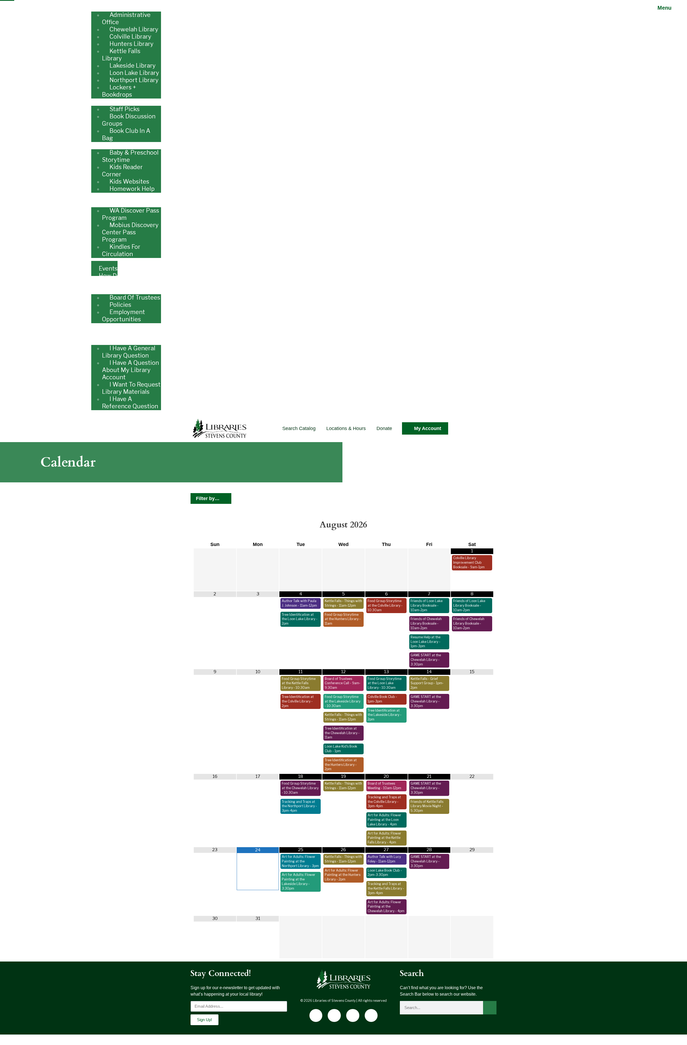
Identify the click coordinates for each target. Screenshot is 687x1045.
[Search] (489, 1007)
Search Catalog (299, 428)
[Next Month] (472, 525)
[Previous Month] (214, 525)
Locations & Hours (346, 428)
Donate (384, 428)
